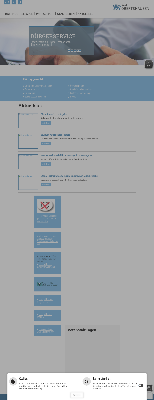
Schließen (77, 395)
